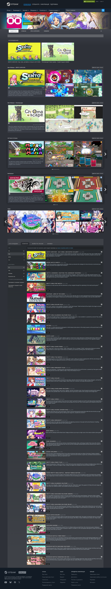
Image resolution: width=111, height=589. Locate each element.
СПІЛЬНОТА (35, 4)
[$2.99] (36, 329)
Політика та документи (76, 579)
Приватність (74, 574)
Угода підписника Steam (48, 577)
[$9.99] (36, 255)
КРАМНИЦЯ (27, 4)
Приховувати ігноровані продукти (16, 282)
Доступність (74, 577)
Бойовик (16, 273)
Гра (16, 254)
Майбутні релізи (37, 243)
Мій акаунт (92, 582)
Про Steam (44, 574)
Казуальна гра (16, 276)
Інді (16, 270)
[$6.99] (36, 350)
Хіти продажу (13, 243)
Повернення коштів (76, 585)
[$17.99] (36, 266)
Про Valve (62, 574)
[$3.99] (36, 487)
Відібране (13, 31)
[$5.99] (36, 423)
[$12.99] (36, 276)
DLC (16, 260)
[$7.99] (36, 455)
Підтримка (92, 579)
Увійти (97, 1)
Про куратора (35, 31)
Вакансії (62, 577)
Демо (16, 257)
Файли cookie (74, 582)
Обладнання (63, 579)
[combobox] (83, 10)
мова (101, 1)
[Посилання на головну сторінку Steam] (13, 5)
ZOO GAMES (27, 19)
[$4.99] (36, 287)
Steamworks (45, 579)
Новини (46, 31)
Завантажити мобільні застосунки (98, 577)
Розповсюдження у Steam (48, 582)
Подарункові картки (47, 585)
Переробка (62, 582)
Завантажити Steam (95, 574)
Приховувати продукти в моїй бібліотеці (15, 286)
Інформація (45, 4)
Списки (23, 31)
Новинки (25, 243)
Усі (16, 251)
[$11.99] (36, 434)
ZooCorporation (34, 16)
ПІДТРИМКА (54, 4)
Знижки (49, 243)
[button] (9, 10)
